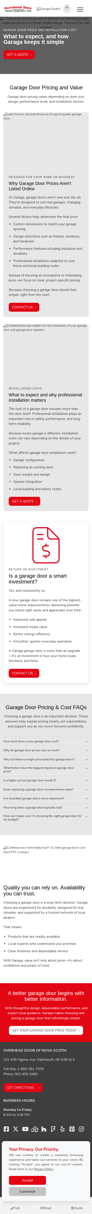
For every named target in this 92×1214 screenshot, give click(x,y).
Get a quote (23, 501)
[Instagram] (81, 1130)
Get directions (20, 1087)
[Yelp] (62, 1130)
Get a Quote (17, 54)
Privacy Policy (43, 1169)
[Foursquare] (53, 1130)
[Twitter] (16, 1130)
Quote (78, 1208)
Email (47, 1208)
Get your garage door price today (44, 1030)
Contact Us (22, 307)
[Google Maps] (34, 1130)
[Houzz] (44, 1130)
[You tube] (25, 1130)
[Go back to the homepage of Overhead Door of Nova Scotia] (18, 9)
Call (17, 1208)
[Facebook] (6, 1130)
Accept (27, 1180)
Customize (27, 1191)
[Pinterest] (72, 1130)
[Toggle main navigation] (80, 9)
